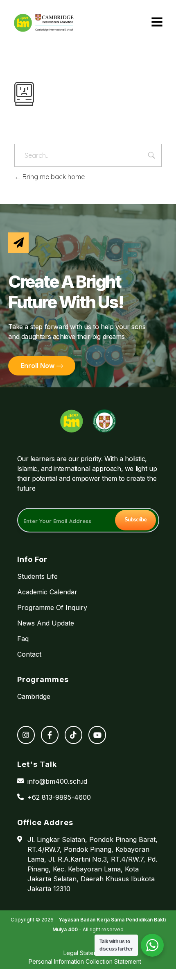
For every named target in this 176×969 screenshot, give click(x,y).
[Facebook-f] (50, 735)
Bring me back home (53, 177)
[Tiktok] (73, 735)
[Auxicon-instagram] (26, 735)
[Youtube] (97, 735)
